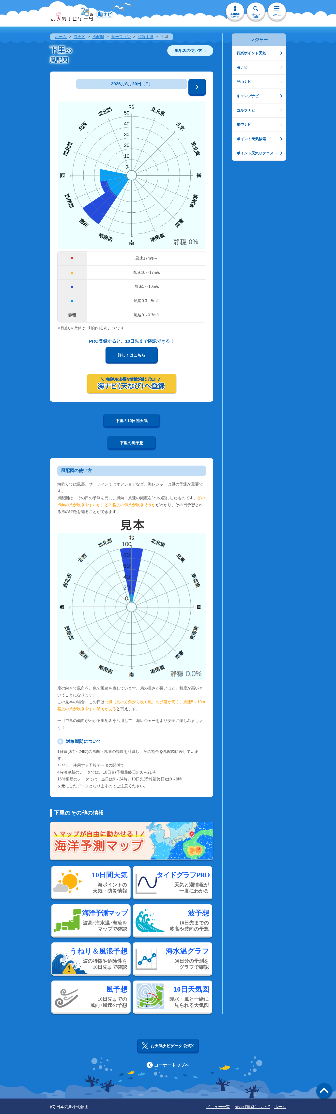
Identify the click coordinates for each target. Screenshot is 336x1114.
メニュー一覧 (218, 1107)
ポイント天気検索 (251, 139)
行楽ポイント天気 (251, 53)
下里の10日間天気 (132, 421)
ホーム (61, 37)
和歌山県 (145, 37)
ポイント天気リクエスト (257, 153)
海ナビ (79, 37)
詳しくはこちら (131, 355)
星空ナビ (244, 124)
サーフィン (121, 37)
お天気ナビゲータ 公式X (172, 1046)
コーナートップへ (171, 1065)
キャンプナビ (248, 96)
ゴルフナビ (246, 110)
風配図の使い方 (188, 50)
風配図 (98, 37)
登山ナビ (244, 81)
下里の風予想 (131, 443)
